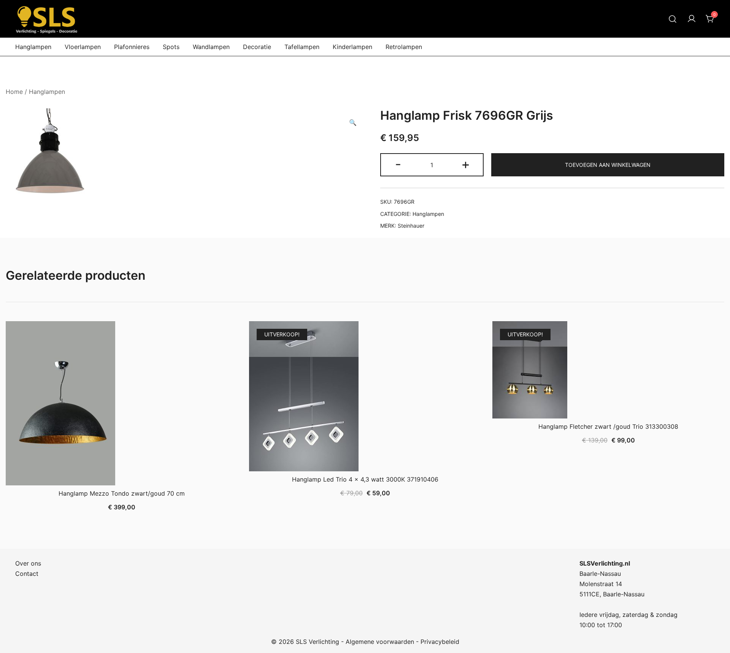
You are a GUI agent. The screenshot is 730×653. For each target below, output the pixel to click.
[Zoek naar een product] (673, 19)
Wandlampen (211, 47)
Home (14, 91)
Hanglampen (33, 47)
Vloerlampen (83, 47)
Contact (26, 573)
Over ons (28, 563)
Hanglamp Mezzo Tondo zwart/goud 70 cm (122, 493)
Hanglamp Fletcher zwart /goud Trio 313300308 (608, 426)
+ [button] (465, 164)
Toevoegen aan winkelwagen (608, 165)
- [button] (398, 164)
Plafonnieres (131, 47)
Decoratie (257, 47)
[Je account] (691, 19)
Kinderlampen (352, 47)
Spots (171, 47)
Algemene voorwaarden (380, 641)
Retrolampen (404, 47)
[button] (353, 122)
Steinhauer (411, 225)
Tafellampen (301, 47)
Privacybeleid (440, 641)
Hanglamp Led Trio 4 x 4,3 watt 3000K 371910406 (365, 479)
